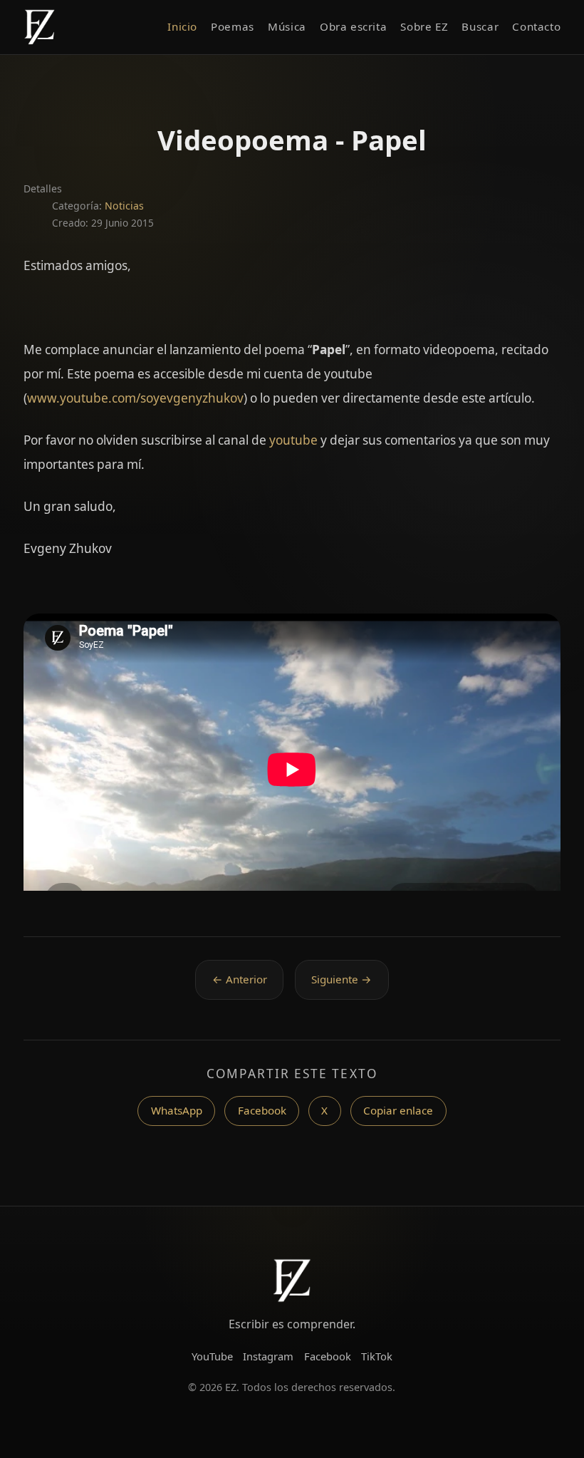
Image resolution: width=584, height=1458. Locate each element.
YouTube (212, 1356)
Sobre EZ (424, 26)
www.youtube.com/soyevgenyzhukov (135, 398)
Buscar (480, 26)
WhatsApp (176, 1110)
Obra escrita (353, 26)
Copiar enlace (398, 1110)
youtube (293, 440)
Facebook (262, 1110)
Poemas (232, 26)
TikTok (376, 1356)
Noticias (124, 205)
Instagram (268, 1356)
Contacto (536, 26)
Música (287, 26)
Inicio (182, 26)
